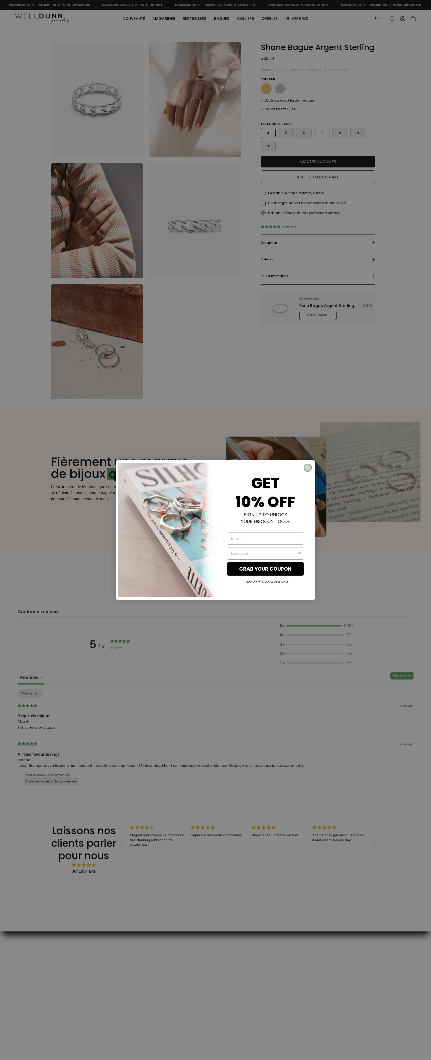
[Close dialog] (308, 467)
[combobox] (264, 553)
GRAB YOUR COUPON (265, 568)
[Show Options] (299, 553)
